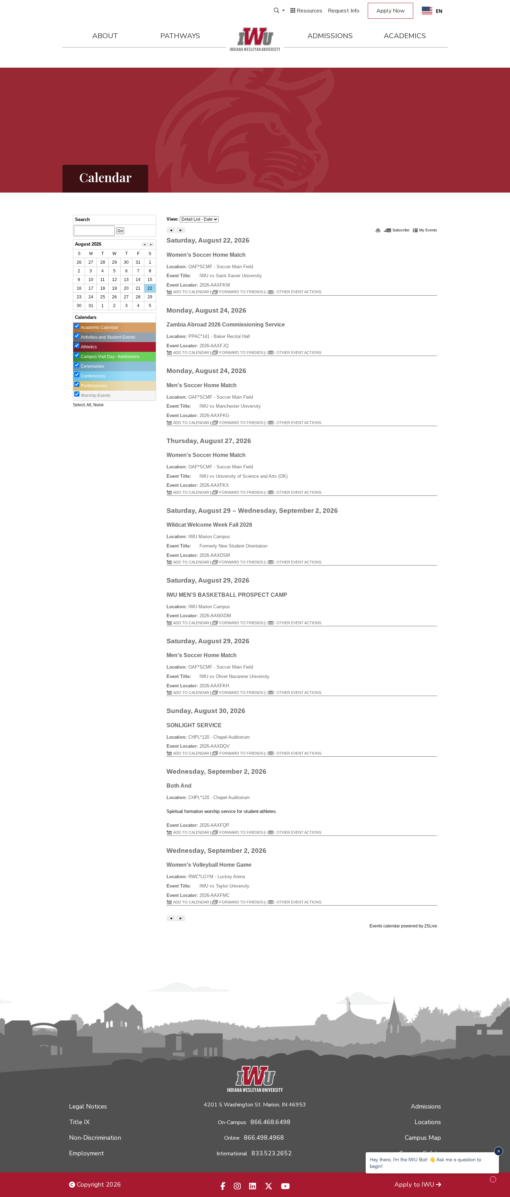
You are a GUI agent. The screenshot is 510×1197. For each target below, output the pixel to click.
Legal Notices (88, 1106)
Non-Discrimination (95, 1138)
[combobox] (432, 11)
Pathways (180, 36)
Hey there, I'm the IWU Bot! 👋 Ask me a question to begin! (425, 1162)
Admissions (330, 36)
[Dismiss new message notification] (498, 1151)
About (105, 36)
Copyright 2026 (98, 1184)
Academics (405, 36)
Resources (308, 11)
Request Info (343, 11)
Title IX (79, 1122)
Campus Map (423, 1138)
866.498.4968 (264, 1138)
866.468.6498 (270, 1122)
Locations (428, 1122)
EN (439, 11)
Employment (86, 1153)
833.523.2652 (272, 1153)
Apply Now (390, 11)
